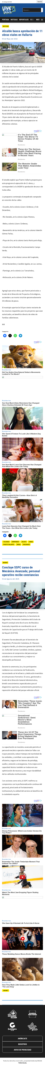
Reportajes (24, 20)
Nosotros (22, 1044)
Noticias (14, 20)
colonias (6, 541)
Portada (5, 20)
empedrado (15, 541)
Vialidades (26, 544)
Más (37, 20)
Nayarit (5, 562)
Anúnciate (22, 1038)
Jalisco (24, 541)
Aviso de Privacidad (22, 1050)
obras (31, 541)
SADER (18, 544)
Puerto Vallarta (8, 544)
